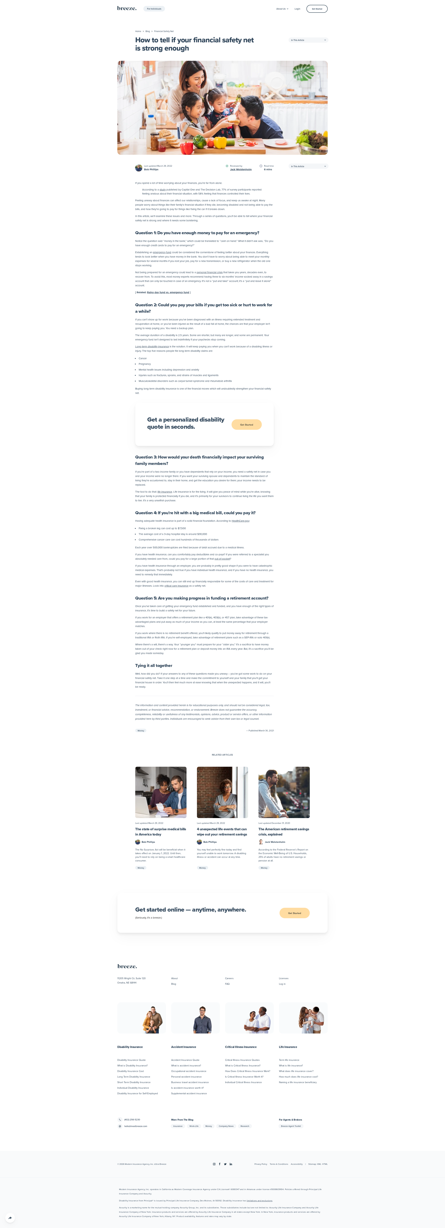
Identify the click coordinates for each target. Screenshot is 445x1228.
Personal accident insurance (186, 1076)
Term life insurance (289, 1060)
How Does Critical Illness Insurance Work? (247, 1071)
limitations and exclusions (259, 1200)
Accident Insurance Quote (185, 1060)
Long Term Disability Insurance (133, 1076)
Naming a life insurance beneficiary (298, 1082)
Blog (147, 31)
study (163, 189)
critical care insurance (176, 586)
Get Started (317, 8)
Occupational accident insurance (188, 1071)
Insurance (178, 1126)
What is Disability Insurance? (132, 1065)
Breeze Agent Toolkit (291, 1126)
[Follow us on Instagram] (214, 1164)
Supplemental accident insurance (189, 1093)
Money (141, 730)
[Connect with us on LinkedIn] (231, 1164)
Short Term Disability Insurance (134, 1082)
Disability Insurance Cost (130, 1071)
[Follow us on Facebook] (219, 1164)
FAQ (227, 984)
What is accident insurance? (186, 1065)
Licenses (284, 978)
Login (297, 8)
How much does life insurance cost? (298, 1076)
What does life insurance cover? (296, 1071)
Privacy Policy (260, 1164)
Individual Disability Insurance (133, 1088)
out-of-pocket (222, 559)
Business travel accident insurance (190, 1082)
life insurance (164, 491)
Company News (226, 1126)
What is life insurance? (291, 1065)
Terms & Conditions (279, 1164)
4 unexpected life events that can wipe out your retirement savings (222, 831)
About (174, 978)
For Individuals (154, 8)
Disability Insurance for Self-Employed (137, 1093)
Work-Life (194, 1126)
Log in (282, 984)
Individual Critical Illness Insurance (243, 1082)
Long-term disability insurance (152, 346)
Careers (229, 978)
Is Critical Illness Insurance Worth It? (244, 1076)
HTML (325, 1164)
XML (319, 1164)
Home (138, 31)
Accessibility (297, 1164)
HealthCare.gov (240, 521)
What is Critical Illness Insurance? (242, 1065)
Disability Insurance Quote (131, 1060)
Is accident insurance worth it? (187, 1088)
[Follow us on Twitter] (225, 1164)
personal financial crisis (210, 272)
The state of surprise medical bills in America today (160, 831)
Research (245, 1126)
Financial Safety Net (164, 31)
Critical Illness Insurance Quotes (242, 1060)
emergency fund (162, 252)
